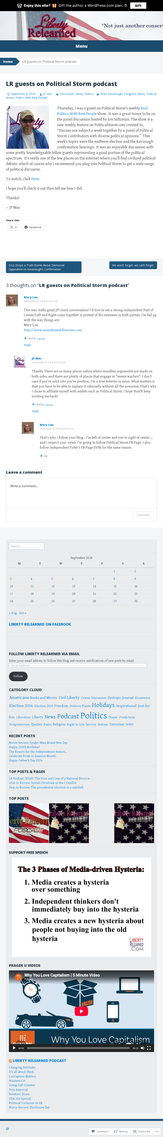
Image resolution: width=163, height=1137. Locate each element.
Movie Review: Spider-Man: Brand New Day (38, 743)
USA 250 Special (20, 1099)
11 (32, 586)
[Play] (14, 1048)
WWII (129, 724)
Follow (18, 676)
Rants (47, 724)
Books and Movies (43, 698)
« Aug (13, 613)
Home (8, 61)
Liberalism (23, 717)
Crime (85, 698)
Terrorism (116, 724)
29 (115, 601)
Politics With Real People (31, 97)
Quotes (36, 724)
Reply (27, 345)
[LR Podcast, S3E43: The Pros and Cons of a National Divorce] (29, 823)
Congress (130, 94)
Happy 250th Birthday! (24, 747)
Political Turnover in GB (25, 1103)
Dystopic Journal (121, 698)
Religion (59, 724)
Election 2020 (43, 706)
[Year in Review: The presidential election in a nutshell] (69, 823)
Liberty (37, 717)
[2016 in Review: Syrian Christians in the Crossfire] (134, 823)
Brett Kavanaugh (111, 94)
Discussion (67, 94)
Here (35, 179)
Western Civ (17, 1081)
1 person (41, 338)
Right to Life (75, 724)
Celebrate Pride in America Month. (32, 756)
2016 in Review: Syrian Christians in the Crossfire (43, 783)
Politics (89, 94)
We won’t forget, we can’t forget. (133, 265)
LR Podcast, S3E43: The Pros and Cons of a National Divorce (49, 779)
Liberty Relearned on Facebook (40, 624)
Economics (142, 698)
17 (11, 594)
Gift (138, 5)
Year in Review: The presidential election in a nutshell (46, 787)
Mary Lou (31, 297)
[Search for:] (26, 546)
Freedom (61, 706)
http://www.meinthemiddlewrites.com (53, 330)
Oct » (22, 613)
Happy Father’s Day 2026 (25, 760)
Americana (19, 697)
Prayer (113, 717)
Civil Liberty (69, 697)
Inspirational (126, 706)
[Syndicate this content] (10, 1060)
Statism (103, 724)
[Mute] (143, 1048)
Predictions (127, 717)
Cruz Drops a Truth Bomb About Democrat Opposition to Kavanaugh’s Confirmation (37, 267)
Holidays (103, 705)
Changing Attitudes (22, 1067)
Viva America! (18, 1090)
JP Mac (47, 94)
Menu (81, 46)
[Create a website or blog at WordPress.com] (7, 1129)
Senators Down (19, 1094)
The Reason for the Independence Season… (38, 752)
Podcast (68, 716)
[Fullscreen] (149, 1048)
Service (91, 724)
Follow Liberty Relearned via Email (44, 653)
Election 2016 (21, 705)
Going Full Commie (22, 1085)
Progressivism (19, 724)
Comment (143, 515)
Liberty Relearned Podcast (39, 1060)
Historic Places (80, 706)
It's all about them (21, 1072)
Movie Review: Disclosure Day (29, 1107)
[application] (81, 1011)
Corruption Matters (22, 1076)
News (79, 94)
